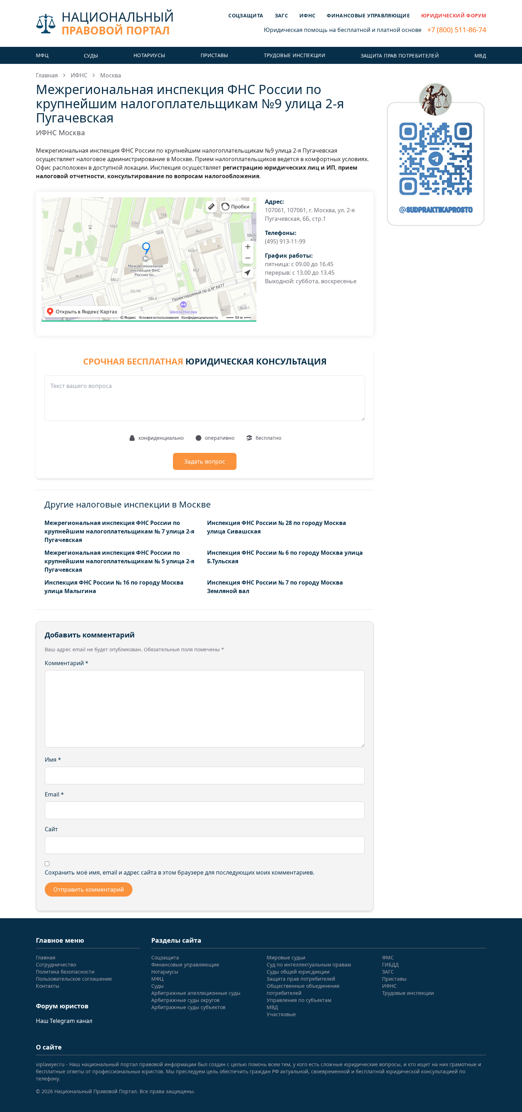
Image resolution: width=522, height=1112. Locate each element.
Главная (47, 75)
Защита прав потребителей (400, 55)
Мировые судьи (286, 957)
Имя (53, 759)
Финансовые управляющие (368, 15)
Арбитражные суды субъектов (188, 1007)
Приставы (214, 55)
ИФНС (307, 15)
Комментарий (66, 663)
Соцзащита (245, 15)
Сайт (51, 829)
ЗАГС (281, 15)
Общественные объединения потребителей (303, 989)
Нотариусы (149, 55)
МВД (480, 55)
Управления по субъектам (299, 1000)
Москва (110, 75)
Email (54, 794)
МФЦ (42, 55)
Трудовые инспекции (294, 55)
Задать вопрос (204, 461)
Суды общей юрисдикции (298, 971)
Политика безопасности (65, 971)
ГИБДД (390, 964)
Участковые (281, 1014)
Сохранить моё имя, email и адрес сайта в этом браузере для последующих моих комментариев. (179, 872)
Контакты (47, 985)
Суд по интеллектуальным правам (309, 964)
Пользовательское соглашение (74, 978)
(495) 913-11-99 (285, 241)
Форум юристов (62, 1006)
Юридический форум (453, 15)
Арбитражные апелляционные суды (195, 993)
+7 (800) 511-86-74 (456, 29)
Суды (91, 55)
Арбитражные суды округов (185, 1000)
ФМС (388, 957)
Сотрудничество (56, 964)
